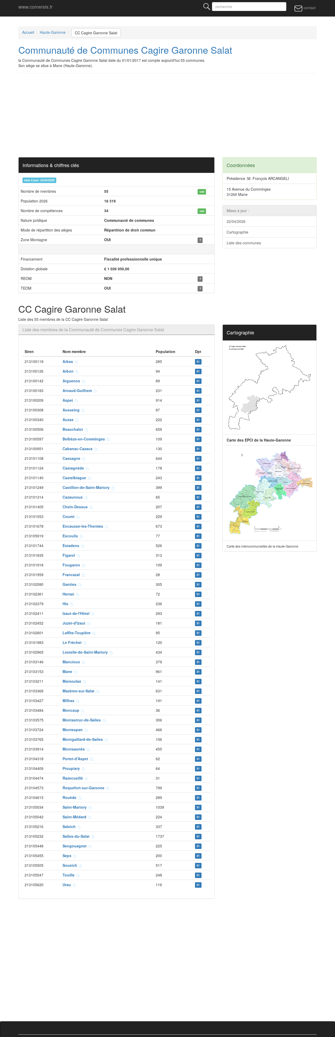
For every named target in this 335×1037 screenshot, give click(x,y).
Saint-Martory (76, 807)
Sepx (68, 855)
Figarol (70, 555)
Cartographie (237, 232)
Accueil (28, 32)
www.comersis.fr (35, 6)
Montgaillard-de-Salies (84, 739)
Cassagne (72, 458)
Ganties (71, 584)
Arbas (69, 361)
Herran (69, 594)
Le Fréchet (73, 642)
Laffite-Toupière (78, 632)
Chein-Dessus (76, 506)
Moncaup (72, 710)
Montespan (74, 729)
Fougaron (72, 564)
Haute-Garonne (53, 32)
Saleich (70, 826)
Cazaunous (74, 497)
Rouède (71, 797)
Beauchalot (74, 429)
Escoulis (71, 535)
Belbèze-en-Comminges (85, 439)
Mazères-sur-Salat (80, 690)
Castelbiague (75, 477)
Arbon (69, 371)
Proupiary (72, 768)
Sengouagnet (76, 845)
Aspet (69, 400)
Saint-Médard (75, 816)
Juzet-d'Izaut (75, 623)
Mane (68, 671)
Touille (70, 875)
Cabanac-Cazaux (79, 448)
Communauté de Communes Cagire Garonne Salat (125, 49)
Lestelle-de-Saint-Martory (86, 652)
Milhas (69, 700)
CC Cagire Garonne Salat (96, 32)
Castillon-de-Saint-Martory (87, 487)
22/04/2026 (236, 221)
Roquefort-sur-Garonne (85, 787)
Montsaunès (75, 749)
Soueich (71, 865)
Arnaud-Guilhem (78, 390)
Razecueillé (74, 778)
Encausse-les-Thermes (84, 526)
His (66, 603)
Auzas (69, 419)
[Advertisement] (167, 115)
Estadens (72, 545)
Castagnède (74, 468)
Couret (70, 516)
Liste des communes (244, 242)
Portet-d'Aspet (76, 758)
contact (309, 7)
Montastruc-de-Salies (83, 719)
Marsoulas (73, 681)
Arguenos (72, 380)
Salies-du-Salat (77, 836)
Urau (68, 884)
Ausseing (72, 409)
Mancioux (72, 661)
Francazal (72, 574)
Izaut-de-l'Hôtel (77, 613)
